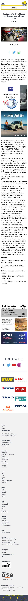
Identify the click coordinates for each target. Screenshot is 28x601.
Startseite (4, 453)
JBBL (3, 479)
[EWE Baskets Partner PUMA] (8, 565)
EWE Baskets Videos (7, 442)
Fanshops (4, 491)
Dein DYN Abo (5, 444)
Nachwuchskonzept (7, 481)
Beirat (3, 506)
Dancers (4, 465)
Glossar (3, 494)
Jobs (3, 508)
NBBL (3, 477)
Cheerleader (5, 463)
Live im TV (4, 446)
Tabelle (3, 456)
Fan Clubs (4, 467)
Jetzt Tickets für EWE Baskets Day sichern (14, 595)
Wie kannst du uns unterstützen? (10, 544)
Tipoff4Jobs (4, 524)
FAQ (3, 489)
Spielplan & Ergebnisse (8, 454)
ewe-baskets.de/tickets (12, 196)
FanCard (4, 493)
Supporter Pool (5, 522)
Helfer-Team (5, 512)
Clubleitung (5, 503)
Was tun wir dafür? (7, 541)
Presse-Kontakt (6, 532)
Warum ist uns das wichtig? (9, 539)
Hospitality (4, 520)
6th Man (4, 461)
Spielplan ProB (5, 458)
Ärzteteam (4, 482)
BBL (3, 473)
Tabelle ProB (5, 460)
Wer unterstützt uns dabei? (9, 542)
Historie (4, 510)
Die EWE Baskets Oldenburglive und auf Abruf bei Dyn (9, 435)
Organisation (5, 505)
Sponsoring (4, 518)
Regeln (3, 496)
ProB (3, 475)
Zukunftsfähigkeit (6, 525)
